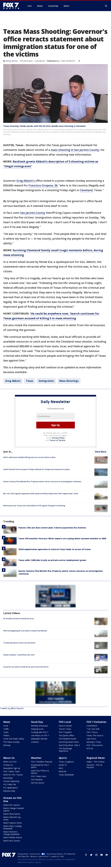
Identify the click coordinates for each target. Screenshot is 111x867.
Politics (6, 735)
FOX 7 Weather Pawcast (41, 761)
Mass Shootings (69, 380)
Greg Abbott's (25, 180)
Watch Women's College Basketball (11, 832)
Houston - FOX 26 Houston (94, 766)
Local (5, 725)
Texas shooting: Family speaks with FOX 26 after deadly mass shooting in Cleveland (44, 126)
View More (100, 451)
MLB (61, 768)
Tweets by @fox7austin (12, 708)
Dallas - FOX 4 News (95, 761)
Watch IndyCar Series (12, 823)
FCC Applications (10, 787)
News (6, 721)
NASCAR (62, 771)
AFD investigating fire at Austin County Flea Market (25, 630)
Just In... (8, 451)
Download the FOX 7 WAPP (40, 766)
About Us (8, 757)
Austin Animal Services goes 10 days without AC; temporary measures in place (36, 469)
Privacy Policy (58, 438)
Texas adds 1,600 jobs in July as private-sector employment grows (52, 560)
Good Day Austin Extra (69, 742)
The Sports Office (66, 735)
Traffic (6, 729)
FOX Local (65, 721)
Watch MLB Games (11, 814)
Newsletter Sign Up (11, 768)
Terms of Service (57, 440)
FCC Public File (9, 784)
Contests (35, 742)
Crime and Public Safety (13, 738)
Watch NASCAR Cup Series (12, 818)
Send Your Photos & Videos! (40, 771)
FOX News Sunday (11, 742)
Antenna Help (9, 791)
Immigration (46, 380)
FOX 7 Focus (92, 732)
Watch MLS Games (11, 840)
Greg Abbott (40, 61)
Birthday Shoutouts (39, 725)
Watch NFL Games (11, 805)
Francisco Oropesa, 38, (43, 185)
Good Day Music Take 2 (69, 745)
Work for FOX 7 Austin (13, 774)
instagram (96, 855)
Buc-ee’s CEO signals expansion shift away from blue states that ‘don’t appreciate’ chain (40, 493)
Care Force (91, 738)
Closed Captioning (11, 781)
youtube (101, 855)
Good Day (37, 721)
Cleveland (86, 190)
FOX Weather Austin (67, 738)
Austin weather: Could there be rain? (19, 655)
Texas (29, 380)
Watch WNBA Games (12, 837)
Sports (63, 757)
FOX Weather (37, 779)
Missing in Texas (93, 742)
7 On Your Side (92, 729)
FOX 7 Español (65, 732)
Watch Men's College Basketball (12, 827)
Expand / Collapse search (106, 6)
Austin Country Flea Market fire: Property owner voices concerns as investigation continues (42, 481)
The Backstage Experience (65, 749)
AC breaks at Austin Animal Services (18, 618)
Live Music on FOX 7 (40, 735)
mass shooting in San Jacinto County (75, 150)
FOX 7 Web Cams (38, 776)
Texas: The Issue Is (94, 735)
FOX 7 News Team (11, 771)
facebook (86, 855)
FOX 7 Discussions (94, 745)
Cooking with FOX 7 (39, 732)
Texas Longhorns (66, 761)
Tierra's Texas (65, 729)
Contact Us (8, 765)
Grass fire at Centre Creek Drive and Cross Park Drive (25, 667)
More (66, 5)
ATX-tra (89, 748)
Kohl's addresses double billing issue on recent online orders (29, 457)
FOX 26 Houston (26, 61)
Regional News (95, 757)
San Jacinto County (32, 213)
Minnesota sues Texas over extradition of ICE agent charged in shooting (34, 505)
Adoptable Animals (39, 738)
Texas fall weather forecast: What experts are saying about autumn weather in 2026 (62, 538)
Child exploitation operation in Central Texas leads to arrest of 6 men (54, 549)
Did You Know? (37, 783)
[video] (101, 621)
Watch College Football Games (13, 809)
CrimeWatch (91, 725)
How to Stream (65, 725)
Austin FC (63, 765)
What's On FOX (10, 761)
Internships (8, 778)
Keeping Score (37, 729)
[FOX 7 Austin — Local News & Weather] (12, 6)
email (107, 855)
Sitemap (6, 745)
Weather (36, 757)
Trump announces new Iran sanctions (19, 642)
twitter (91, 855)
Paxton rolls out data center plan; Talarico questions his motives (52, 527)
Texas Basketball (66, 774)
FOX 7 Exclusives (96, 721)
